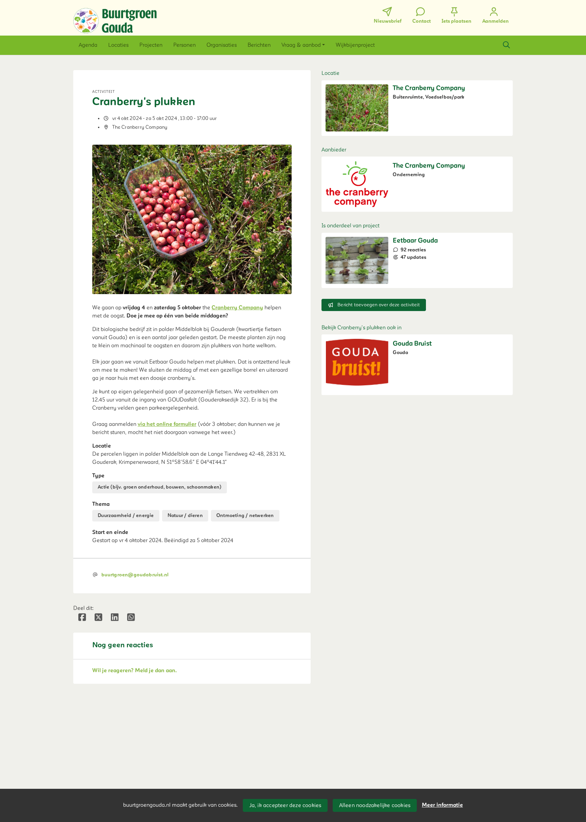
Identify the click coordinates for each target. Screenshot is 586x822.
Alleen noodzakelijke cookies (375, 805)
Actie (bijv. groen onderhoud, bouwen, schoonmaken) (159, 487)
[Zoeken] (506, 45)
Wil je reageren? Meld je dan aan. (134, 670)
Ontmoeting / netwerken (245, 515)
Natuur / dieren (185, 515)
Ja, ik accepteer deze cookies (285, 805)
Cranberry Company (237, 307)
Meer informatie (442, 805)
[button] (88, 45)
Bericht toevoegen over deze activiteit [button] (378, 305)
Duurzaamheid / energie (126, 515)
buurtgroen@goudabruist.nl (135, 575)
